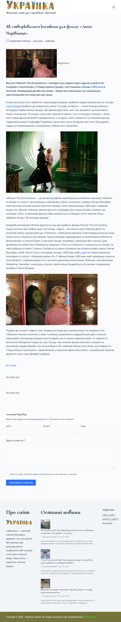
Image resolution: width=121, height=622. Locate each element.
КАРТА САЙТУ (111, 519)
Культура (50, 41)
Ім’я (8, 426)
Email (46, 426)
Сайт (83, 426)
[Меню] (113, 7)
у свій (83, 252)
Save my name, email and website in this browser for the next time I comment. (43, 474)
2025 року (97, 87)
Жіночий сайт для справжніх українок (31, 13)
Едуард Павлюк (49, 537)
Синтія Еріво (13, 106)
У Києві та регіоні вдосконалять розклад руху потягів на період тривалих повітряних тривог (67, 561)
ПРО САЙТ (109, 515)
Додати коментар (15, 440)
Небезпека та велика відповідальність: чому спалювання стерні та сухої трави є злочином (67, 531)
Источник (11, 365)
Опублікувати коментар (21, 482)
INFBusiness (90, 617)
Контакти (107, 523)
